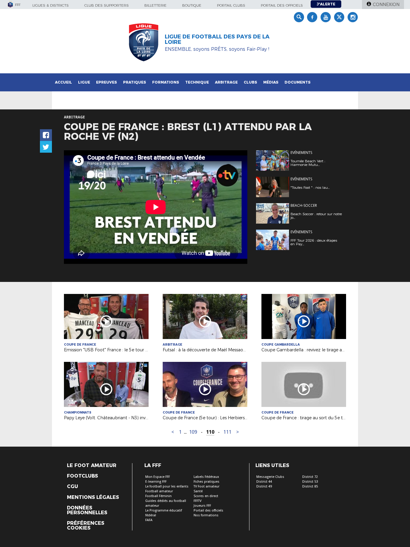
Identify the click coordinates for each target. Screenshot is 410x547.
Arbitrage (226, 82)
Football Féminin (158, 496)
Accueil (63, 82)
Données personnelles (87, 510)
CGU (72, 486)
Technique (197, 82)
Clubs (250, 82)
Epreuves (106, 82)
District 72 (310, 477)
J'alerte (326, 4)
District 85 (310, 486)
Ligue (84, 82)
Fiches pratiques (206, 482)
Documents (298, 82)
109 (193, 432)
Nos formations (206, 515)
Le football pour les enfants (166, 486)
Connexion (386, 4)
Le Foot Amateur (91, 465)
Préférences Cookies (85, 525)
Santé (198, 491)
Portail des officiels (282, 5)
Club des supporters (106, 5)
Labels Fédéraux (206, 477)
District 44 (264, 482)
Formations (165, 82)
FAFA (148, 520)
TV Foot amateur (206, 486)
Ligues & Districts (50, 5)
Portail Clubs (231, 5)
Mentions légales (93, 497)
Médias (271, 82)
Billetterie (155, 5)
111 (227, 432)
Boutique (191, 5)
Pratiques (134, 82)
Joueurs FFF (202, 506)
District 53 (310, 482)
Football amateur (159, 491)
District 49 (264, 486)
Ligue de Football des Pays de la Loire (217, 39)
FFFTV (197, 501)
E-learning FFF (156, 482)
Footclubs (82, 476)
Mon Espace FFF (157, 477)
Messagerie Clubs (270, 477)
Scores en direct (206, 496)
